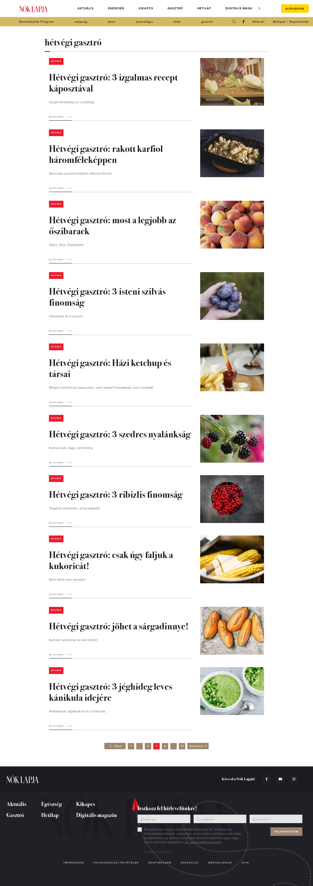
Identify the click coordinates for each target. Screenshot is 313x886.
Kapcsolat (190, 862)
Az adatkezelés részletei (203, 842)
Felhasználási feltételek (116, 862)
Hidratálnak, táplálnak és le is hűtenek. (77, 711)
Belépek (279, 22)
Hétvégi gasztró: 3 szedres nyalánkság (120, 433)
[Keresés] (234, 21)
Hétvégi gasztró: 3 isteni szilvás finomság (107, 296)
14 (182, 746)
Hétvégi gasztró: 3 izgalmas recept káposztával (113, 82)
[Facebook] (243, 21)
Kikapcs (146, 8)
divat (111, 22)
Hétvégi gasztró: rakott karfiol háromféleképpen (106, 153)
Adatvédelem (159, 862)
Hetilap (204, 8)
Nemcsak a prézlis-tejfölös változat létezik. (80, 173)
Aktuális (85, 8)
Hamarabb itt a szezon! (66, 316)
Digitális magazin (241, 8)
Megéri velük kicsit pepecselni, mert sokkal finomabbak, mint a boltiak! (101, 388)
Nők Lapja (33, 8)
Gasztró (175, 8)
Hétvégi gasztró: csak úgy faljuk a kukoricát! (111, 560)
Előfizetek (295, 8)
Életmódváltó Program (36, 22)
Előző (118, 746)
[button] (259, 8)
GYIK (245, 862)
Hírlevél (258, 22)
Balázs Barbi (56, 117)
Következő (196, 746)
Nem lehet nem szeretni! (67, 580)
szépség (80, 22)
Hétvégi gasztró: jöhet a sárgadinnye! (118, 625)
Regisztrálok (299, 22)
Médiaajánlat (220, 862)
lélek (177, 22)
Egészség (116, 8)
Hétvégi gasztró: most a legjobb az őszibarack (112, 225)
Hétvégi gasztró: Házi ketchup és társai (110, 368)
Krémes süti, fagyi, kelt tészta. (71, 448)
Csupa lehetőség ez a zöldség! (72, 102)
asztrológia (144, 22)
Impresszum (73, 862)
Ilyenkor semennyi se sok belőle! (73, 640)
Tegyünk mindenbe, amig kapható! (74, 508)
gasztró (207, 22)
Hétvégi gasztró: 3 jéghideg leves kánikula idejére (110, 691)
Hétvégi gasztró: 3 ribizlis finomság (115, 493)
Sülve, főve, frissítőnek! (66, 245)
